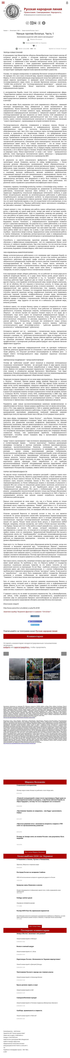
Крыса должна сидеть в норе (27, 985)
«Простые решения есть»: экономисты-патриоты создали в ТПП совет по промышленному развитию (40, 824)
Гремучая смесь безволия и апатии (29, 885)
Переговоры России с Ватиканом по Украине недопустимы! (38, 959)
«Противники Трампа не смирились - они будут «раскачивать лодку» (39, 811)
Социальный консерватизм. (27, 785)
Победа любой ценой (24, 898)
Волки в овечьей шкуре (25, 946)
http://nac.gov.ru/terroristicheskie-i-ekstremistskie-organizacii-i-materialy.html (19, 717)
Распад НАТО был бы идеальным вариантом (33, 911)
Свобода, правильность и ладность (29, 1010)
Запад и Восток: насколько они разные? (31, 933)
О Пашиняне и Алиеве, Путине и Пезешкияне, (33, 859)
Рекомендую (36, 616)
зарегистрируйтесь (21, 647)
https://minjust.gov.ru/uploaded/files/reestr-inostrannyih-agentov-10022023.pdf (19, 743)
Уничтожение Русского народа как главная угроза (35, 972)
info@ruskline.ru (19, 1035)
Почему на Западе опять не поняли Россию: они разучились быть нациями (40, 837)
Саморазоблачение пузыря (27, 998)
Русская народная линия (46, 631)
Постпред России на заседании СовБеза (31, 872)
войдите (6, 647)
